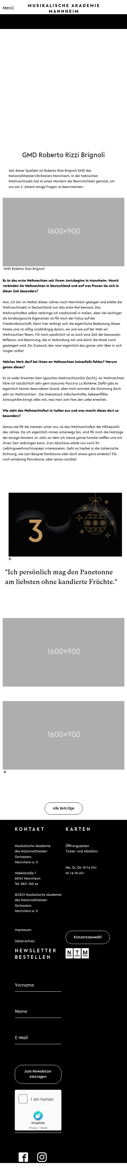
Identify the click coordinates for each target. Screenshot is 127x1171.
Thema (63, 50)
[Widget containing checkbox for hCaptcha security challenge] (38, 1110)
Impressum (23, 930)
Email (22, 1027)
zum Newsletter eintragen (38, 1074)
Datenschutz (25, 941)
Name (21, 1000)
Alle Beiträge (63, 808)
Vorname (24, 974)
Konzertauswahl (88, 937)
